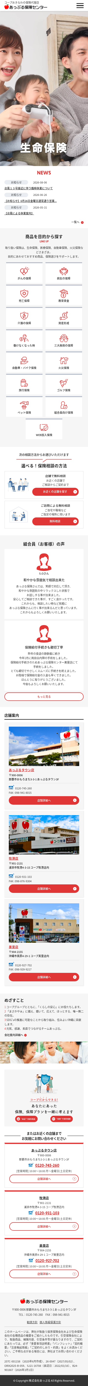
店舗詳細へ (44, 800)
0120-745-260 (23, 788)
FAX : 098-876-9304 (20, 881)
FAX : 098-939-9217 (20, 969)
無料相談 (55, 521)
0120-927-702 (23, 965)
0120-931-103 (23, 877)
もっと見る (44, 696)
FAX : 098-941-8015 (20, 792)
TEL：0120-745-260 (31, 1314)
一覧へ (75, 222)
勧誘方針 (32, 1322)
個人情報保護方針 (50, 1322)
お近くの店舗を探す (55, 491)
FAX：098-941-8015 (57, 1314)
